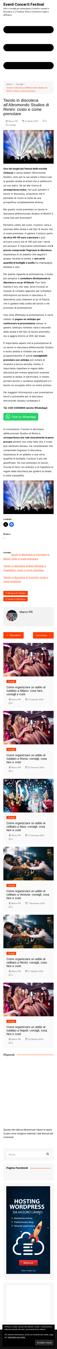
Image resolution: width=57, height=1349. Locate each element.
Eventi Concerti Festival (23, 4)
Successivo (41, 635)
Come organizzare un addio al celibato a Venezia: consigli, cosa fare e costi (27, 894)
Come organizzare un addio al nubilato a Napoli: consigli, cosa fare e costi (26, 1030)
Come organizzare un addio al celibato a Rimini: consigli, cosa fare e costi (26, 962)
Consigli (12, 125)
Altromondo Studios (16, 593)
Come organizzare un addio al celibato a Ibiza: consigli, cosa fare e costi (25, 826)
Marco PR (13, 121)
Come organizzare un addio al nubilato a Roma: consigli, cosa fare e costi (26, 759)
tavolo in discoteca (16, 599)
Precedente (15, 635)
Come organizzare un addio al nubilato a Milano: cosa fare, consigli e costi (25, 691)
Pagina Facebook (17, 1167)
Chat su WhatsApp (24, 417)
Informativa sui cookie (16, 1337)
